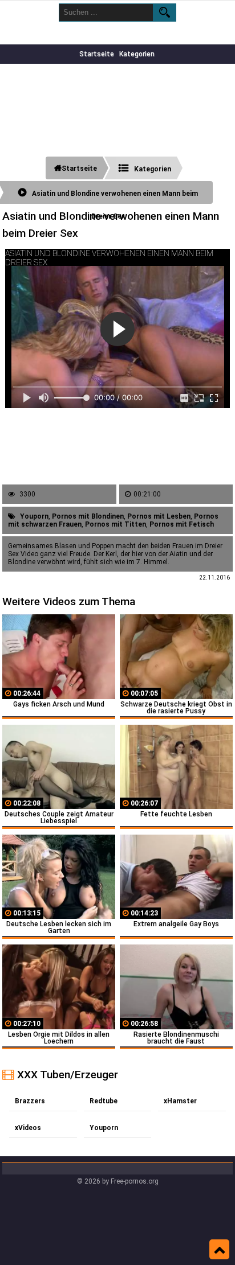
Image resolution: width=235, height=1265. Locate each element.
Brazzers (30, 1101)
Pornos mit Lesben (159, 516)
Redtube (104, 1101)
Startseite (96, 54)
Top (219, 1249)
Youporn (34, 516)
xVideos (28, 1128)
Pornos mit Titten (115, 524)
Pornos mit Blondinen (88, 516)
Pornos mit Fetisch (181, 524)
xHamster (180, 1101)
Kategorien (137, 54)
